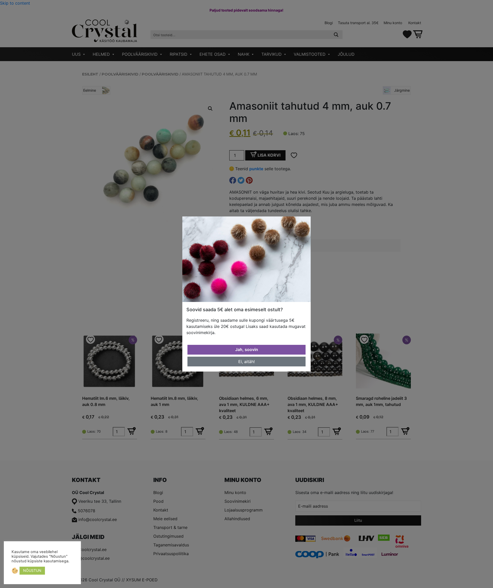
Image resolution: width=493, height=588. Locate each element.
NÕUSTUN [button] (32, 570)
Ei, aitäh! (246, 361)
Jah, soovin (246, 349)
